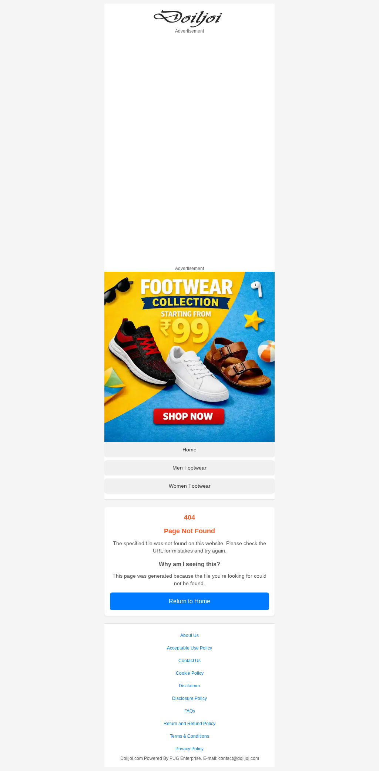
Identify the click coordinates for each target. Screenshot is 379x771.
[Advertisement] (189, 148)
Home (189, 450)
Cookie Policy (190, 673)
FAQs (189, 711)
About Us (189, 635)
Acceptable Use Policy (189, 648)
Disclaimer (189, 685)
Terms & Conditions (189, 736)
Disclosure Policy (189, 698)
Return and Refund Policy (189, 723)
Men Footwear (189, 468)
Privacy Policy (189, 748)
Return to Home (189, 601)
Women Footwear (190, 486)
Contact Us (189, 660)
